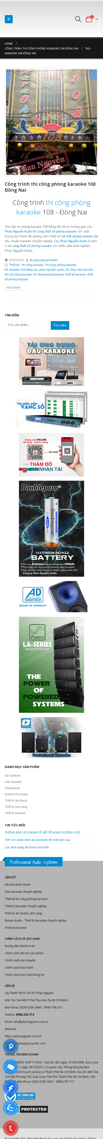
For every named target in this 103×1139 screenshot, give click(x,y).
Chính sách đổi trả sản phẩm (24, 953)
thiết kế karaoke (75, 274)
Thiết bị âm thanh (16, 800)
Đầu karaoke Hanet (17, 884)
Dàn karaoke (13, 782)
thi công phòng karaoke (48, 274)
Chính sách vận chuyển (20, 960)
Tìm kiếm (60, 325)
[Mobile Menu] (9, 19)
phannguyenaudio (46, 260)
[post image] (51, 122)
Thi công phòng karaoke (60, 264)
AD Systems (13, 775)
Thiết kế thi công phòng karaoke (26, 899)
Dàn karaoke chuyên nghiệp (23, 891)
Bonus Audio (13, 920)
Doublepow (12, 788)
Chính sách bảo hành (19, 967)
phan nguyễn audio (51, 269)
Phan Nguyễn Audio (18, 231)
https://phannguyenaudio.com (25, 1043)
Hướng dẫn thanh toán (20, 946)
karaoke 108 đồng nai (23, 269)
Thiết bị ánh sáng (16, 807)
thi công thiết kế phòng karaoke (55, 231)
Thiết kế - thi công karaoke (26, 264)
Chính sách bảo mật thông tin (24, 975)
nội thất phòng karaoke (77, 236)
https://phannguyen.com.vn (23, 1036)
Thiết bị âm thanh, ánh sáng (23, 913)
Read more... (15, 288)
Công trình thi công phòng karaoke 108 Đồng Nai (50, 187)
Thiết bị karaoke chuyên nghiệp (26, 906)
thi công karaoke (21, 274)
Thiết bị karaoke (15, 813)
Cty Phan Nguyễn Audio (71, 241)
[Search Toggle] (78, 19)
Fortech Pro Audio (16, 794)
